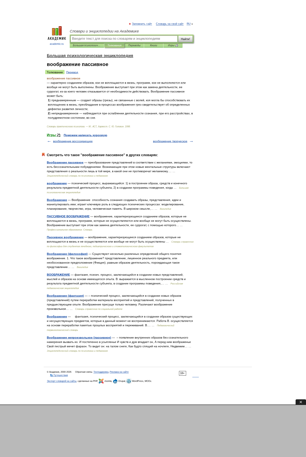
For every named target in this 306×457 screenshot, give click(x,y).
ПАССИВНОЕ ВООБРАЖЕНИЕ (68, 216)
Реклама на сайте (119, 372)
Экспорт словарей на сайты (61, 381)
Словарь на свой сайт (170, 23)
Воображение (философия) (67, 253)
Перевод (72, 72)
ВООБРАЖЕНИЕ (58, 274)
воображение (57, 183)
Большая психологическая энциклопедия (87, 45)
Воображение (57, 200)
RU (188, 23)
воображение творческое (170, 141)
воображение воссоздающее (73, 141)
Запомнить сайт (142, 23)
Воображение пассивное (65, 162)
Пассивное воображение (65, 237)
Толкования (114, 45)
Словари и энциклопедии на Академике (104, 31)
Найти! (185, 39)
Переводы (134, 45)
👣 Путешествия (59, 375)
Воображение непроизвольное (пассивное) (79, 337)
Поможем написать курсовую (85, 135)
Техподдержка (100, 372)
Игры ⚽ (173, 45)
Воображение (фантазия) (65, 295)
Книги (153, 45)
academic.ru (57, 43)
